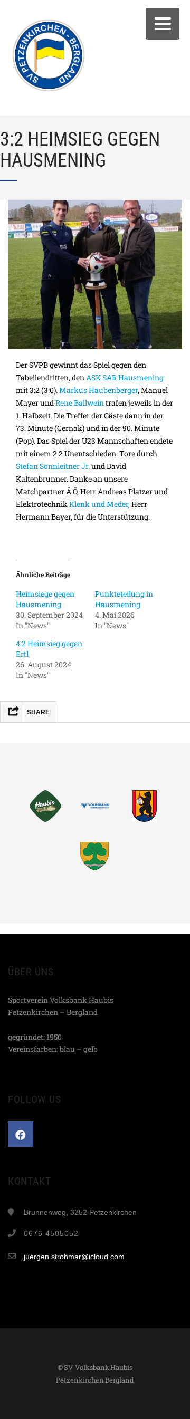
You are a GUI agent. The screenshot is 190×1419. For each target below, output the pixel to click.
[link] (125, 377)
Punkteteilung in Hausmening (124, 599)
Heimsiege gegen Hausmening (45, 599)
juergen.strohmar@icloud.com (74, 1256)
